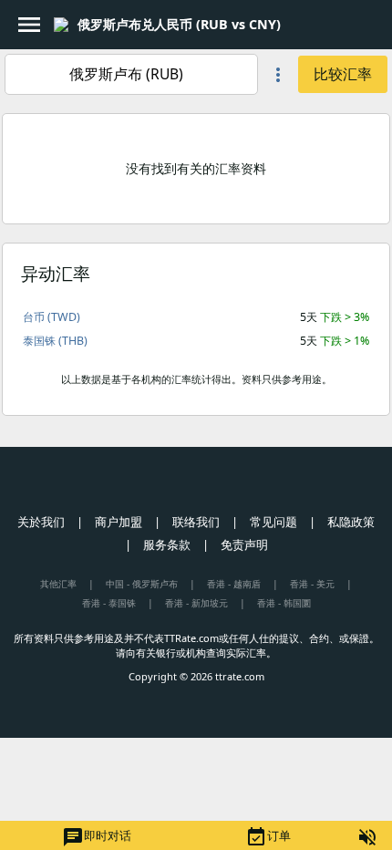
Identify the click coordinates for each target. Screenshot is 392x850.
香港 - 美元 (312, 583)
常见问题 (273, 521)
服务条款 (167, 544)
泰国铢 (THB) (55, 340)
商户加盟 (118, 521)
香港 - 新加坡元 (196, 602)
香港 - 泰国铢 (109, 602)
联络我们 (196, 521)
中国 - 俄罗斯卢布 (142, 583)
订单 (268, 837)
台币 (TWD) (51, 317)
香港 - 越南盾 (234, 583)
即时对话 (96, 837)
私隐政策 (351, 521)
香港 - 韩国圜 (284, 602)
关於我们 (41, 521)
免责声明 (244, 544)
